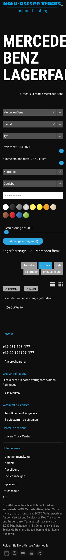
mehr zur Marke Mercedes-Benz (43, 94)
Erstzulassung (52, 272)
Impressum (10, 484)
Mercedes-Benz (48, 251)
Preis (47, 265)
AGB (5, 497)
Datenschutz (11, 491)
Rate (58, 265)
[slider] (61, 151)
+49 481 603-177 (16, 346)
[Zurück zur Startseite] (32, 7)
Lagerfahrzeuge (15, 251)
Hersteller (29, 265)
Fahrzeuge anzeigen (23, 241)
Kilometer (31, 272)
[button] (62, 5)
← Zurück (9, 307)
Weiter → (21, 307)
